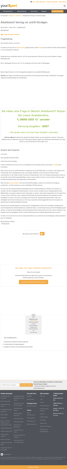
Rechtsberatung (7, 11)
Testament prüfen (18, 418)
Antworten (18, 16)
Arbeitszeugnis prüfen (6, 431)
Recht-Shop (34, 11)
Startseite (11, 16)
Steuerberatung (21, 11)
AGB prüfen (4, 418)
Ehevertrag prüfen (18, 422)
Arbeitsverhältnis (14, 183)
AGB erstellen (4, 414)
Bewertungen (30, 399)
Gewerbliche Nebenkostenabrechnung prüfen (19, 398)
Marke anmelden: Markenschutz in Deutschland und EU (6, 423)
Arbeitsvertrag (21, 47)
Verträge (56, 165)
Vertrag (41, 47)
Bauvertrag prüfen (5, 401)
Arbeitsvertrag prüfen (6, 428)
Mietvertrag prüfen (5, 439)
